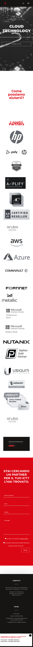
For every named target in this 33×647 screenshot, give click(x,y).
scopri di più (16, 44)
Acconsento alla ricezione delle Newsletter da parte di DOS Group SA (17, 544)
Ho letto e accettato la (17, 538)
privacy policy (24, 538)
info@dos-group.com (16, 595)
